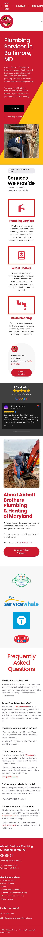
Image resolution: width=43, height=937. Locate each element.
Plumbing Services (21, 221)
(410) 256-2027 (24, 542)
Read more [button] (8, 425)
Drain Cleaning (21, 318)
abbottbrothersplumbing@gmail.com (16, 918)
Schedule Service (21, 372)
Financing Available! (14, 116)
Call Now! (14, 108)
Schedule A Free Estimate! (22, 551)
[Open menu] (41, 21)
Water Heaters (21, 268)
